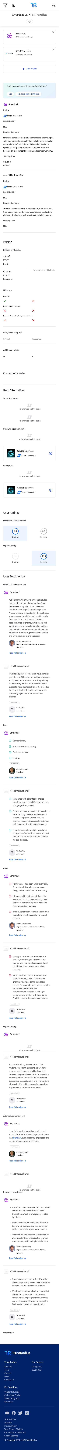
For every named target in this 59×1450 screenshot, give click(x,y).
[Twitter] (20, 1413)
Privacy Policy (10, 1426)
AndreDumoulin (22, 769)
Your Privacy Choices (13, 1429)
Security (8, 1423)
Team (6, 1370)
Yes (10, 94)
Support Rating (9, 546)
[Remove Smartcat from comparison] (53, 32)
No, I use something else (28, 94)
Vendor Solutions (11, 1392)
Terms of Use (10, 1419)
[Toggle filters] (5, 5)
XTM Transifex (23, 51)
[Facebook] (14, 1413)
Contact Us (9, 1380)
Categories (36, 1367)
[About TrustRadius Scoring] (5, 116)
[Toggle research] (13, 5)
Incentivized (14, 702)
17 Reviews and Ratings (24, 37)
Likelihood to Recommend (14, 521)
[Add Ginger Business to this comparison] (50, 453)
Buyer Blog (36, 1370)
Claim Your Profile (12, 1395)
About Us (8, 1367)
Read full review (16, 653)
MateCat (17, 1138)
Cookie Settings (11, 1436)
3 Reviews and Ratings (24, 54)
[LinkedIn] (27, 1413)
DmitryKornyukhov (23, 641)
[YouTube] (7, 1413)
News (6, 1377)
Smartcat (21, 34)
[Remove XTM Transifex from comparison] (53, 49)
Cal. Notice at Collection (15, 1433)
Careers (7, 1373)
